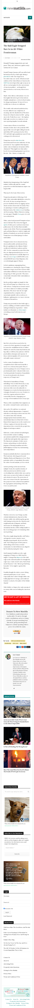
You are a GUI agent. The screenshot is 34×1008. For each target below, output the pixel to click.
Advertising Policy (9, 964)
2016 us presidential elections (18, 640)
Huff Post (6, 83)
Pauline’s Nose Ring (9, 940)
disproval (19, 557)
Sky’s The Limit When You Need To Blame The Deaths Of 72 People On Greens (16, 771)
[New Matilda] (17, 8)
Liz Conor (7, 57)
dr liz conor (15, 643)
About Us (6, 960)
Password (6, 902)
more (28, 647)
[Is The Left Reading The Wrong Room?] (17, 736)
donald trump (8, 643)
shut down (19, 140)
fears (19, 214)
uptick (5, 225)
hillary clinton (23, 643)
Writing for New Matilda (10, 970)
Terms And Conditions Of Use (12, 977)
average (13, 256)
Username (6, 896)
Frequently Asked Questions (11, 967)
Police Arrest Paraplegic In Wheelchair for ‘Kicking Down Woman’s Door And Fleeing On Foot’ (16, 934)
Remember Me (9, 908)
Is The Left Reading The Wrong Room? (15, 747)
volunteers (19, 210)
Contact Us (7, 957)
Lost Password (8, 916)
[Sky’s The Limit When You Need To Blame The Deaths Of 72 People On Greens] (17, 759)
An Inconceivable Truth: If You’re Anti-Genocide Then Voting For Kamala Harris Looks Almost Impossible (16, 721)
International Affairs (25, 59)
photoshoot (7, 76)
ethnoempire (22, 310)
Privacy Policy (7, 973)
